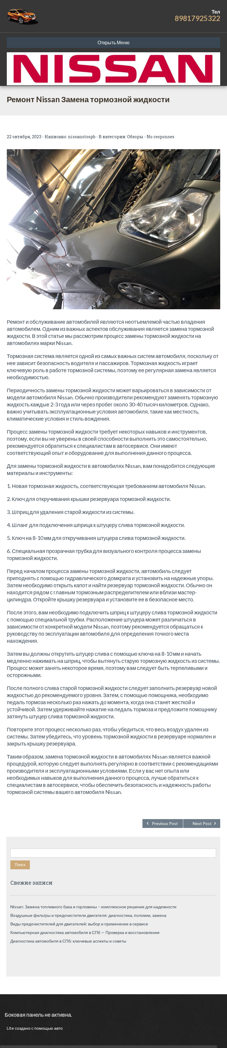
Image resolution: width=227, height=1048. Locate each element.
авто (58, 1028)
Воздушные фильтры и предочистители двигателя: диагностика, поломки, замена (88, 915)
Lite (11, 1028)
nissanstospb (81, 136)
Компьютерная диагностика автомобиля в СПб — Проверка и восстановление (85, 932)
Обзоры (135, 136)
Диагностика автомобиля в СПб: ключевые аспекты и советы (68, 940)
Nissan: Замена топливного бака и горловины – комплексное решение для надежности (93, 906)
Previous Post (165, 823)
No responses (160, 136)
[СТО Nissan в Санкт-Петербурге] (23, 16)
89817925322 (197, 18)
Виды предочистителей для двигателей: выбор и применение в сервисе (79, 923)
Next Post (202, 823)
